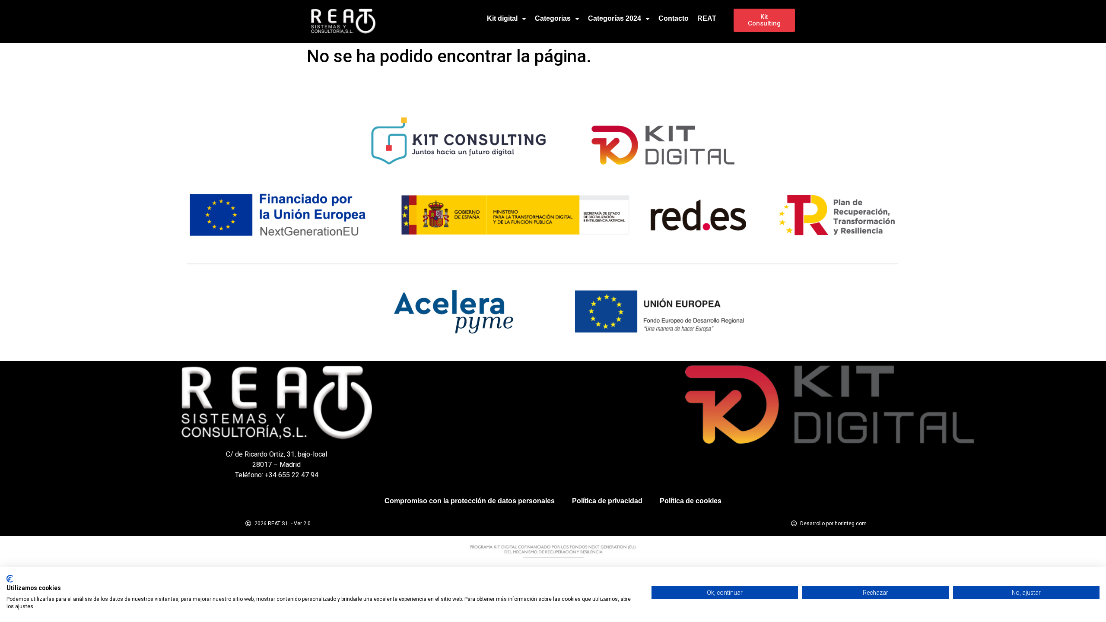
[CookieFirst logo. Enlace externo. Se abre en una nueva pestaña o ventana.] (9, 579)
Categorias (553, 18)
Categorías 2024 (614, 18)
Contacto (673, 18)
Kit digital (502, 18)
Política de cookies (690, 501)
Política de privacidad (607, 501)
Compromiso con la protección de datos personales (470, 501)
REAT (706, 18)
